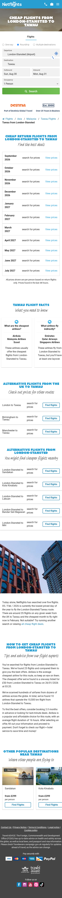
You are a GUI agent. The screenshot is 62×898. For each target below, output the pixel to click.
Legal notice (54, 827)
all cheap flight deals (32, 624)
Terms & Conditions (37, 827)
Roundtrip (24, 44)
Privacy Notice (20, 827)
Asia (20, 118)
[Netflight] (12, 4)
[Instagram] (24, 884)
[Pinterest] (36, 884)
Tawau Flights (48, 118)
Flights (9, 118)
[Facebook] (19, 884)
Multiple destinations (46, 44)
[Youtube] (30, 884)
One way (9, 44)
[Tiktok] (42, 884)
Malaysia (31, 118)
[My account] (52, 4)
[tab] (31, 37)
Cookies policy (30, 830)
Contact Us (6, 827)
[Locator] (56, 53)
